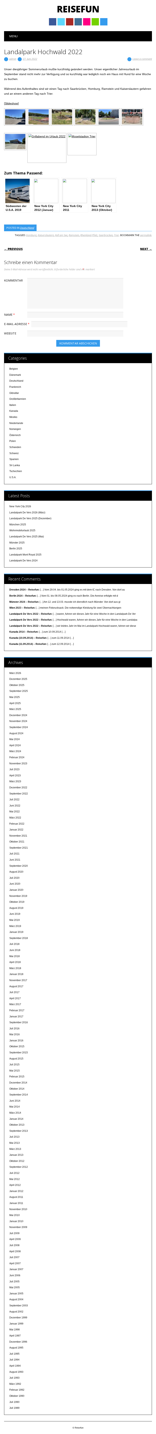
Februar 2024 (16, 757)
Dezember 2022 (18, 787)
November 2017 (18, 980)
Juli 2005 (14, 1281)
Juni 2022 (14, 805)
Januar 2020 (16, 889)
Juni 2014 (14, 1100)
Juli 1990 (14, 1402)
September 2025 (18, 691)
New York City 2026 (20, 506)
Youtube (69, 21)
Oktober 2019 (16, 901)
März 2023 (15, 781)
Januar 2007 (16, 1269)
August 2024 (16, 733)
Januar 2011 (16, 1203)
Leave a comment (142, 59)
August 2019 (16, 908)
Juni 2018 (14, 950)
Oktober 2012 (16, 1161)
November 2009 (18, 1227)
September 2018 (18, 938)
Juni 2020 (14, 883)
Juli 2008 (14, 1245)
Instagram (78, 21)
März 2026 (15, 673)
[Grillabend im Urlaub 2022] (46, 148)
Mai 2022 (14, 811)
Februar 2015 (16, 1076)
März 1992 (15, 1384)
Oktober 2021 (16, 841)
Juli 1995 (14, 1353)
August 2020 (16, 871)
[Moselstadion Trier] (81, 144)
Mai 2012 (14, 1179)
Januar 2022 (16, 829)
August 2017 (16, 986)
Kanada (13, 411)
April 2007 (15, 1263)
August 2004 (16, 1299)
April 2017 (15, 998)
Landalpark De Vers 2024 (23, 560)
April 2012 (15, 1185)
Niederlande (16, 423)
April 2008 (15, 1251)
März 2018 (15, 968)
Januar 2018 (16, 974)
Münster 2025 (17, 542)
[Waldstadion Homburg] (38, 117)
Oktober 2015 (16, 1046)
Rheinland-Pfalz (89, 235)
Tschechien (15, 471)
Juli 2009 (14, 1233)
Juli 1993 (14, 1377)
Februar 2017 (16, 1010)
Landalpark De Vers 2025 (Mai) (26, 536)
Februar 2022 (16, 823)
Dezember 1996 (18, 1341)
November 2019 (18, 896)
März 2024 (15, 751)
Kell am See (61, 235)
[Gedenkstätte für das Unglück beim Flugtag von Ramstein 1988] (85, 117)
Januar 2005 (16, 1293)
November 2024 (18, 721)
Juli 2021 (14, 853)
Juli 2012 (14, 1173)
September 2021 (18, 847)
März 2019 (15, 926)
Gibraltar (14, 393)
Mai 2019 (14, 920)
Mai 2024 (14, 739)
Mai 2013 (14, 1143)
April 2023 (15, 775)
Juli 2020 (14, 877)
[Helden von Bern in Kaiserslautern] (132, 117)
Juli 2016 (14, 1028)
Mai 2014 (14, 1106)
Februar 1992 (16, 1389)
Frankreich (15, 387)
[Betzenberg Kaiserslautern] (15, 141)
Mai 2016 (14, 1034)
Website (10, 333)
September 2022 (18, 793)
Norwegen (15, 429)
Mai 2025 (14, 697)
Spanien (14, 459)
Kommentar (13, 280)
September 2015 (18, 1052)
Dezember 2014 (18, 1082)
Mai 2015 (14, 1070)
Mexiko (13, 417)
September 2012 (18, 1167)
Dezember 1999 (18, 1317)
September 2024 (18, 727)
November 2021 (18, 835)
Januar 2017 (16, 1016)
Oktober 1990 (16, 1396)
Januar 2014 (16, 1118)
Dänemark (15, 375)
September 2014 (18, 1094)
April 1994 (15, 1365)
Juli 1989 (14, 1408)
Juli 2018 (14, 944)
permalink (145, 235)
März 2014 (15, 1112)
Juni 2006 (14, 1275)
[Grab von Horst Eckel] (62, 117)
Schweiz (14, 453)
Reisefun (78, 9)
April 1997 (15, 1335)
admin (12, 59)
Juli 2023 (14, 769)
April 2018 (15, 962)
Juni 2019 (14, 914)
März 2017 (15, 1004)
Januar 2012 (16, 1191)
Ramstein (74, 235)
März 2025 (15, 709)
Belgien (13, 368)
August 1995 (16, 1347)
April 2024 (15, 745)
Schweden (15, 447)
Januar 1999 (16, 1323)
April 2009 (15, 1239)
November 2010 (18, 1209)
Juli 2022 (14, 799)
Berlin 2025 (15, 548)
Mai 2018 (14, 956)
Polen (12, 441)
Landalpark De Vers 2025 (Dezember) (30, 518)
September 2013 (18, 1130)
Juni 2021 (14, 859)
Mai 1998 (14, 1329)
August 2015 (16, 1058)
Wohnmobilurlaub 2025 (22, 530)
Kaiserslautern (46, 235)
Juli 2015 (14, 1064)
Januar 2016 (16, 1040)
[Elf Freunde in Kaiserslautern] (109, 117)
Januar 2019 (16, 932)
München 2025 (17, 524)
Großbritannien (17, 399)
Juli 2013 (14, 1136)
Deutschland (27, 228)
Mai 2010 (14, 1215)
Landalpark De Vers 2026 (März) (27, 512)
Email (95, 21)
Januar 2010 (16, 1221)
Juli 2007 (14, 1257)
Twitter (61, 21)
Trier (116, 235)
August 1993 (16, 1371)
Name (9, 315)
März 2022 (15, 817)
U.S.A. (12, 477)
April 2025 (15, 703)
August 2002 (16, 1311)
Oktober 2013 (16, 1124)
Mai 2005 (14, 1287)
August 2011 (16, 1197)
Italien (12, 405)
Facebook (52, 21)
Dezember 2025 (18, 679)
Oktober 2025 (16, 685)
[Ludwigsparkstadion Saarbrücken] (15, 117)
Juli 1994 (14, 1359)
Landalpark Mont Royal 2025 (25, 554)
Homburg (31, 235)
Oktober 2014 (16, 1088)
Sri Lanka (14, 465)
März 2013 (15, 1149)
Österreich (15, 435)
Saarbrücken (106, 235)
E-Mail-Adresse (16, 324)
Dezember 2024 (18, 715)
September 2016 (18, 1022)
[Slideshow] (11, 103)
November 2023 (18, 763)
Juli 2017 (14, 992)
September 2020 (18, 865)
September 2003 (18, 1305)
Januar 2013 (16, 1155)
